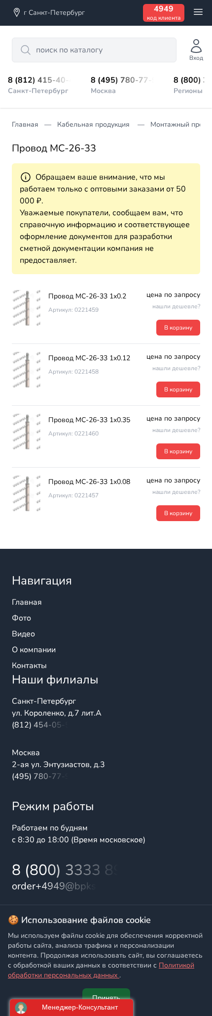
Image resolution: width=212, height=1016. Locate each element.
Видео (23, 634)
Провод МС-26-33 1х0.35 (89, 420)
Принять (106, 998)
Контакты (29, 665)
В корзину (178, 328)
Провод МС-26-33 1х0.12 (89, 358)
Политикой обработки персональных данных (101, 970)
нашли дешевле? (176, 306)
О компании (34, 649)
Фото (21, 618)
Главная (27, 602)
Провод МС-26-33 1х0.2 (87, 296)
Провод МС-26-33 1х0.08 (89, 481)
